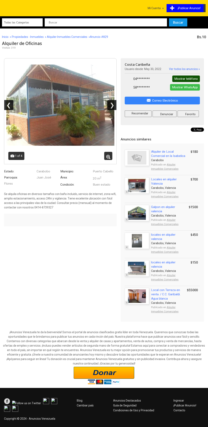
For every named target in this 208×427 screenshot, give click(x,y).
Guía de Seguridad (124, 405)
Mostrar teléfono (186, 79)
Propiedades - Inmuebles (28, 36)
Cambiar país (85, 405)
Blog (79, 400)
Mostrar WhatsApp (185, 87)
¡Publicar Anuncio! (184, 405)
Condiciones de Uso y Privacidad (133, 410)
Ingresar (178, 400)
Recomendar (139, 113)
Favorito (190, 114)
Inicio (5, 36)
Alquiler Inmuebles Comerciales (67, 36)
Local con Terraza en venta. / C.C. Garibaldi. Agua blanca (165, 294)
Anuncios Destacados (127, 400)
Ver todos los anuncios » (184, 69)
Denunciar (166, 114)
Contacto (179, 410)
